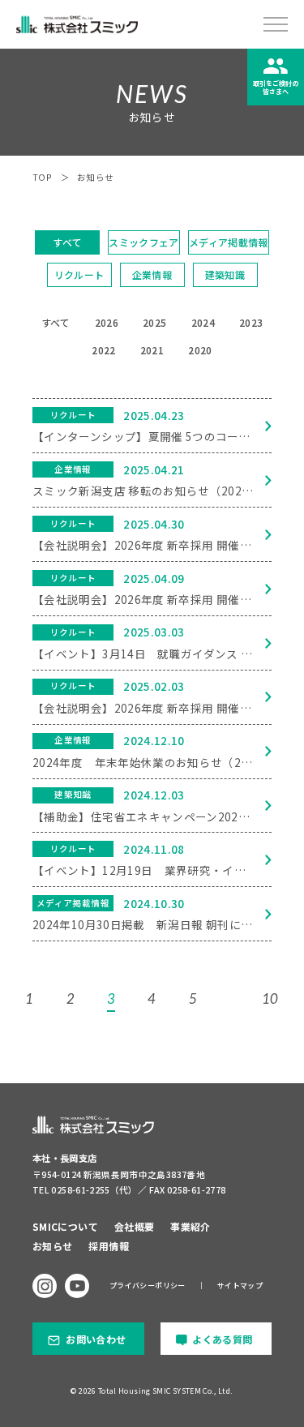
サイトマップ (240, 1285)
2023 (251, 322)
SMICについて (65, 1226)
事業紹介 (190, 1226)
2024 (203, 322)
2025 (154, 322)
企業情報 (152, 274)
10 (270, 999)
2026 (106, 322)
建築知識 (225, 274)
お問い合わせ (96, 1339)
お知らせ (52, 1246)
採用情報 (108, 1246)
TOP (42, 177)
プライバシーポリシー (147, 1285)
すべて (67, 242)
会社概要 (134, 1226)
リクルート (79, 274)
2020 (200, 350)
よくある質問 (222, 1339)
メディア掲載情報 (228, 242)
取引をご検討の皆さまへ (275, 87)
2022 (103, 350)
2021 (152, 350)
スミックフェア (144, 242)
